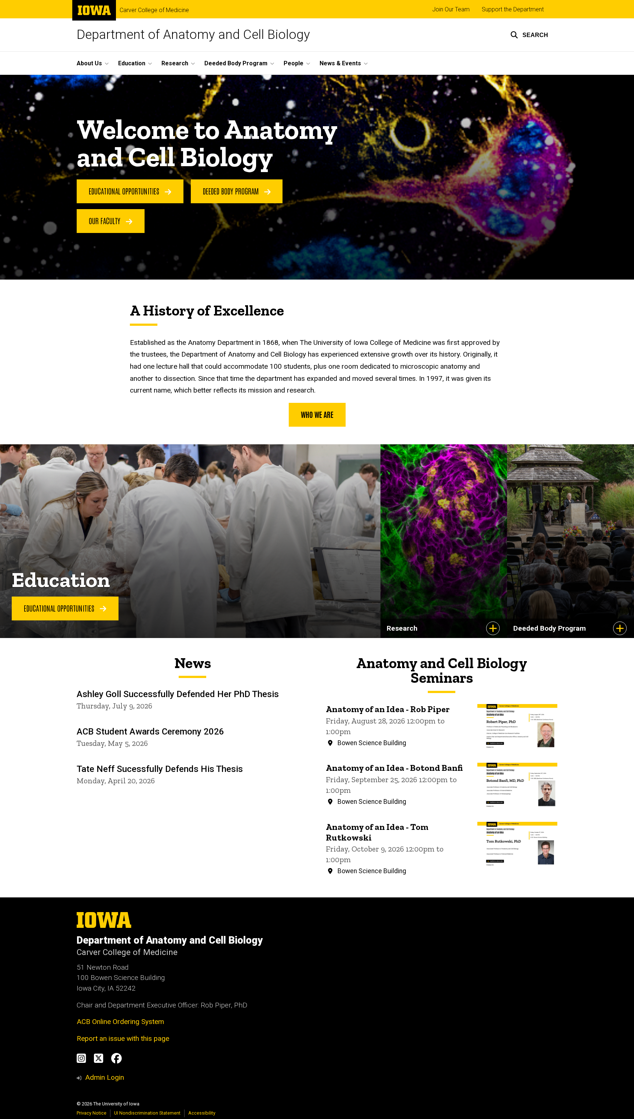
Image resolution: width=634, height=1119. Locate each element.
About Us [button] (89, 63)
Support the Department (513, 9)
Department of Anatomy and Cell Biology (193, 34)
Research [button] (174, 63)
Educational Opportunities (125, 191)
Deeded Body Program (231, 191)
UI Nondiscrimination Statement (147, 1113)
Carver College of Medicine (154, 10)
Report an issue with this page (123, 1038)
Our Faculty (105, 220)
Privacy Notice (91, 1113)
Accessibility (201, 1113)
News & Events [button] (340, 63)
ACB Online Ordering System (120, 1021)
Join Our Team (451, 9)
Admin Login (104, 1077)
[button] (529, 34)
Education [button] (131, 63)
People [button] (293, 63)
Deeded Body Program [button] (235, 63)
